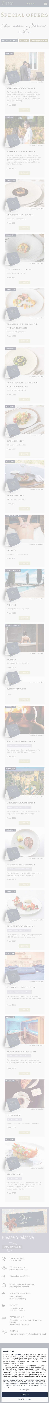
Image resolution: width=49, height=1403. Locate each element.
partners (17, 1354)
